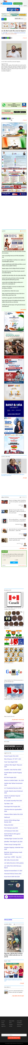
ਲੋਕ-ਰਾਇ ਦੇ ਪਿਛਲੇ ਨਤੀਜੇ (22, 565)
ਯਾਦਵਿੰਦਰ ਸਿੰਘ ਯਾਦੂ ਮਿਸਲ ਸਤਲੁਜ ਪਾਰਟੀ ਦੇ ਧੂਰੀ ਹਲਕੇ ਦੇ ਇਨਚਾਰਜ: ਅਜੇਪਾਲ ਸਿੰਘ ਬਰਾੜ (13, 305)
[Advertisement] (14, 87)
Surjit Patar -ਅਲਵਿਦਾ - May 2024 (12, 857)
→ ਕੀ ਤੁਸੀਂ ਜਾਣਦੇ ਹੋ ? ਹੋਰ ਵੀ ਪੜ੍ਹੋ (17, 719)
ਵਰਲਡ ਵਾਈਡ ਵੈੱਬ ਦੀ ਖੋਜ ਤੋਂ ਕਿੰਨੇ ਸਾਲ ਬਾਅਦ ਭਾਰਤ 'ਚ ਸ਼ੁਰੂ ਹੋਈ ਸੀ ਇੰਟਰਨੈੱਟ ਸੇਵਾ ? (13, 681)
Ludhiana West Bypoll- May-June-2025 (13, 765)
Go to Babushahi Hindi (18, 3)
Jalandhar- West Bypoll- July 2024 (13, 841)
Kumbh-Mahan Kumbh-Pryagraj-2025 (13, 773)
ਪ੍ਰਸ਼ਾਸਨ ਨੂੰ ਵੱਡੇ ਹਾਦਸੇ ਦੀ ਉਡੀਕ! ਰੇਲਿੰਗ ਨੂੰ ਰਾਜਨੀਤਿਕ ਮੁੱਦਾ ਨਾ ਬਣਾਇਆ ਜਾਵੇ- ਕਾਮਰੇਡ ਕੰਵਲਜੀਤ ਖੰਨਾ (12, 283)
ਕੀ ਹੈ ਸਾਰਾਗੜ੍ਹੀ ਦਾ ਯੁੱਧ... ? (9, 662)
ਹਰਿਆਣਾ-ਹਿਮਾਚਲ (19, 1024)
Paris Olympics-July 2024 (11, 828)
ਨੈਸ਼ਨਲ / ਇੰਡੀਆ (19, 1020)
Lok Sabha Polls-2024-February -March (13, 866)
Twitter (4, 38)
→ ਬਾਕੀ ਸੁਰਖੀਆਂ (22, 309)
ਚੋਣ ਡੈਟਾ (10, 1022)
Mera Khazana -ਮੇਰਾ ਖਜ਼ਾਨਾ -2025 (12, 759)
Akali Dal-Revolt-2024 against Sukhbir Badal (12, 834)
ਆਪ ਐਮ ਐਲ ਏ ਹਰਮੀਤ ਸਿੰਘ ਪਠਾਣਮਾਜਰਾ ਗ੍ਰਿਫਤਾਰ (13, 31)
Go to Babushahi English (7, 3)
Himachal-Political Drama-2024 (12, 873)
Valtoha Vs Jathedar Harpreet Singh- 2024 (12, 796)
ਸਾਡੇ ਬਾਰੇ (2, 1022)
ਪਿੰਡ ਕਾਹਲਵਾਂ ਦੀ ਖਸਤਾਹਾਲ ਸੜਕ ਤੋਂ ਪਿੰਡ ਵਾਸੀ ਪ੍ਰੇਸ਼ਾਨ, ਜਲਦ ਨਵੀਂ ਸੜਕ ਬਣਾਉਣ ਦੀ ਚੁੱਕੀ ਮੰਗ (13, 272)
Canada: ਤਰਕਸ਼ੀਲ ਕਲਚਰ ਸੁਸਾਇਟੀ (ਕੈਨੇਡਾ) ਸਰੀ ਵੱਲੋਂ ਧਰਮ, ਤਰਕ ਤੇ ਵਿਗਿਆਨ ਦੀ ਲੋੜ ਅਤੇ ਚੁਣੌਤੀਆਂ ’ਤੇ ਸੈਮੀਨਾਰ (14, 265)
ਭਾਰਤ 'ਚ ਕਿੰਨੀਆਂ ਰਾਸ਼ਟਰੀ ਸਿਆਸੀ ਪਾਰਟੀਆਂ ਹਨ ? (13, 645)
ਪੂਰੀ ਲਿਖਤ (14, 891)
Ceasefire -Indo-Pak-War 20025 (12, 769)
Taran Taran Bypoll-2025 (10, 762)
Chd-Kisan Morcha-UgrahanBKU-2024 (13, 810)
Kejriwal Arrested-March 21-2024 (13, 870)
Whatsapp (8, 38)
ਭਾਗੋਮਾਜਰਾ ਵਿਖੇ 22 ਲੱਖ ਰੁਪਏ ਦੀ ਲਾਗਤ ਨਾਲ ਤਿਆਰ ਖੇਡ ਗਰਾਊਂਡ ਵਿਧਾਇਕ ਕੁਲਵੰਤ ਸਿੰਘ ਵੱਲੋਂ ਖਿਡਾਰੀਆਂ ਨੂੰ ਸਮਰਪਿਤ (13, 279)
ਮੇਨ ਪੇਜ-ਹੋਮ (3, 1020)
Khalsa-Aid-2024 (8, 825)
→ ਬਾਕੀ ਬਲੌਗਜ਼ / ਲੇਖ (23, 548)
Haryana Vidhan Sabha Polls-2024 (13, 814)
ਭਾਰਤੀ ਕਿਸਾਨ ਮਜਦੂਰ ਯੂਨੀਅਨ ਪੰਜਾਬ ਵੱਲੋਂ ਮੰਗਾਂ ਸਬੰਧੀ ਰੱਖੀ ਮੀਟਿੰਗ (13, 298)
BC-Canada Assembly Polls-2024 (13, 800)
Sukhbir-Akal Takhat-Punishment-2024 (13, 784)
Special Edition (8, 919)
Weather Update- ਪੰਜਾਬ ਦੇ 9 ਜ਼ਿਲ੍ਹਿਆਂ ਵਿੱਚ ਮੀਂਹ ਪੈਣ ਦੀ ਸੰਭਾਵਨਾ (13, 268)
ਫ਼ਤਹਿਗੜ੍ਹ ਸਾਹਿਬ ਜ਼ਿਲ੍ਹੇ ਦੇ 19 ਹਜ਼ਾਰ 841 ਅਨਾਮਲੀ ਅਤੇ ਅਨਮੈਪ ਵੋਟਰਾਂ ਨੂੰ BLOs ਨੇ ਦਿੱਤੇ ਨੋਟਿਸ (13, 287)
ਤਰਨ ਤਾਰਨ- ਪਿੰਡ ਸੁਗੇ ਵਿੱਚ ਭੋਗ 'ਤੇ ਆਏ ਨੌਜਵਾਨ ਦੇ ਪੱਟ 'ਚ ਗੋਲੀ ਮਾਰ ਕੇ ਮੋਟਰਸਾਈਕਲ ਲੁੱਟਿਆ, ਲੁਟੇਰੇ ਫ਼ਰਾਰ (13, 260)
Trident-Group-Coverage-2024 (12, 844)
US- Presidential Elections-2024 (12, 788)
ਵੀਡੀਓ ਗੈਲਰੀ (19, 1026)
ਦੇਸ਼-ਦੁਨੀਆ (11, 1024)
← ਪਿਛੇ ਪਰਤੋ (24, 38)
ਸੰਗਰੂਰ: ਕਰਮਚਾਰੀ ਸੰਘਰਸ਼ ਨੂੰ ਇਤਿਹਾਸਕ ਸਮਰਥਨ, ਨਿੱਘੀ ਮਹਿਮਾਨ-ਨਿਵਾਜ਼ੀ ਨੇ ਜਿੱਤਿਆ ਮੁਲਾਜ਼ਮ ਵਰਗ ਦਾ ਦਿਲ (13, 294)
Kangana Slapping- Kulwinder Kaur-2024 (14, 848)
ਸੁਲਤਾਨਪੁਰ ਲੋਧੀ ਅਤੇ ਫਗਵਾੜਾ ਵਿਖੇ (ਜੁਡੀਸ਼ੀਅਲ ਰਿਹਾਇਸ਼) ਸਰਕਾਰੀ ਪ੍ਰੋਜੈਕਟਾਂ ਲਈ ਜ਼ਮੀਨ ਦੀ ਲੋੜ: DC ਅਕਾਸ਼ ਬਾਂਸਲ (13, 301)
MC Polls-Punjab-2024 (10, 777)
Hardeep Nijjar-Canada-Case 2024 (13, 838)
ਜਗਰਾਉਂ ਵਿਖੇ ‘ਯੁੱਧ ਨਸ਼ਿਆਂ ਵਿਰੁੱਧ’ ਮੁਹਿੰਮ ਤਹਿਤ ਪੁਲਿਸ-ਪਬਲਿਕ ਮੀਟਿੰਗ (14, 275)
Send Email (10, 38)
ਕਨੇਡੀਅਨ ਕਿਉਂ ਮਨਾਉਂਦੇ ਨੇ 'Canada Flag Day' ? (13, 699)
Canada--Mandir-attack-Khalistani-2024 (13, 792)
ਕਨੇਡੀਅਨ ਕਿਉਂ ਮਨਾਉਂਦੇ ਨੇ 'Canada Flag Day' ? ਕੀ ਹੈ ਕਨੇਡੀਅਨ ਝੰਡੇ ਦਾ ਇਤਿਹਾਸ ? (13, 608)
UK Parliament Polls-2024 (11, 831)
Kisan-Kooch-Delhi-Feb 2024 (12, 876)
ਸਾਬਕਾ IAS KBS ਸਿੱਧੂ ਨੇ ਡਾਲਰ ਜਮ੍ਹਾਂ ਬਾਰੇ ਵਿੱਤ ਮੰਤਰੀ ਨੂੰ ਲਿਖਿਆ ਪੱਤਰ (13, 256)
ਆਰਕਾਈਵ (3, 1024)
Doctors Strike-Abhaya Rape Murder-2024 (12, 821)
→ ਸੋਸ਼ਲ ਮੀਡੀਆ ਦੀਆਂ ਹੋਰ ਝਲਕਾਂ (17, 996)
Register (25, 5)
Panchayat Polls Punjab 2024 (12, 806)
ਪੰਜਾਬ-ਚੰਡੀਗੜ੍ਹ (19, 1022)
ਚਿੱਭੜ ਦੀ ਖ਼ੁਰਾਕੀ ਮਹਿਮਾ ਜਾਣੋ (9, 716)
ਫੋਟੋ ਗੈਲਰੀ (10, 1026)
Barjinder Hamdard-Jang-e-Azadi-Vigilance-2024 (13, 853)
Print (11, 38)
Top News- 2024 (8, 803)
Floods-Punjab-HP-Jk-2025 (11, 756)
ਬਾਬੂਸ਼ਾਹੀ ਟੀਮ (3, 1026)
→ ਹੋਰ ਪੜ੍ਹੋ (24, 478)
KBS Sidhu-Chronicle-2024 (11, 860)
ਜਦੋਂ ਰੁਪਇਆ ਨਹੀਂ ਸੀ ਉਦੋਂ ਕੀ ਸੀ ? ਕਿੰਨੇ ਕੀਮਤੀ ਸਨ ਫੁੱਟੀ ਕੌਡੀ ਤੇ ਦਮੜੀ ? (13, 627)
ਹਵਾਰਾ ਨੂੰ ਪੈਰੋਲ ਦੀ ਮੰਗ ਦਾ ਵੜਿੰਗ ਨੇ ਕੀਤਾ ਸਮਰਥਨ (10, 291)
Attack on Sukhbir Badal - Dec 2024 (14, 780)
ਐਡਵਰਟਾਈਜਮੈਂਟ (11, 1020)
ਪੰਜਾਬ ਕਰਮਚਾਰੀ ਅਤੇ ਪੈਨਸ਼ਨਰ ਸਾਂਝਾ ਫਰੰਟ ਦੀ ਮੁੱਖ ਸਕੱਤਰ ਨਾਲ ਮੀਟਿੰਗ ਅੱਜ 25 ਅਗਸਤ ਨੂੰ (14, 252)
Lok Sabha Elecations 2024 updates (14, 863)
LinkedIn (6, 38)
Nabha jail (7, 817)
